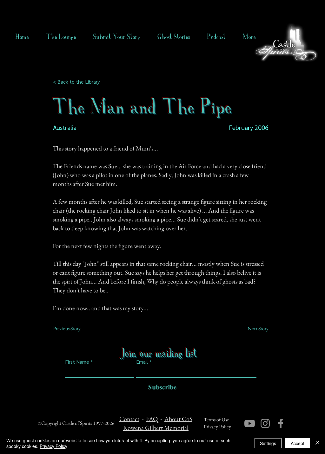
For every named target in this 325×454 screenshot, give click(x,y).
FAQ (152, 419)
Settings (268, 443)
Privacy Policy (217, 426)
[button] (174, 37)
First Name (77, 361)
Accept (297, 443)
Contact (129, 419)
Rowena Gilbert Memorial (156, 428)
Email (142, 361)
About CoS (178, 419)
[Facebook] (281, 423)
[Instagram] (265, 423)
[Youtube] (249, 423)
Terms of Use (216, 419)
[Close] (317, 443)
